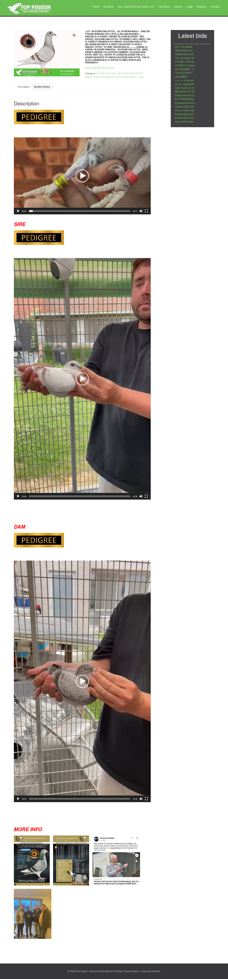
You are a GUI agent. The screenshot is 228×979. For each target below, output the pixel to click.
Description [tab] (24, 86)
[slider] (79, 211)
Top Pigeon (33, 9)
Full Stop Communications (126, 971)
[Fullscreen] (146, 211)
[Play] (18, 211)
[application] (82, 175)
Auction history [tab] (42, 86)
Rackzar (156, 971)
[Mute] (141, 211)
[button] (74, 35)
